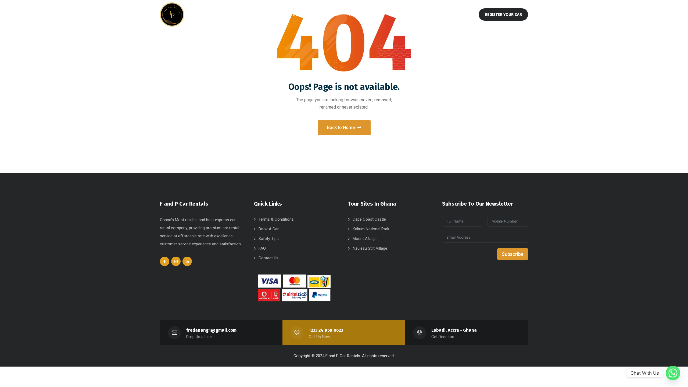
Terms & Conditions (276, 219)
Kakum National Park (371, 229)
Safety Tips (269, 238)
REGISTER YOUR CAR (503, 14)
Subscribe (513, 254)
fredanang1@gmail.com (211, 330)
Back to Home (341, 127)
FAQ (262, 248)
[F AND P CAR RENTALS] (172, 14)
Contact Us (268, 258)
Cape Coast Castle (369, 219)
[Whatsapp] (673, 373)
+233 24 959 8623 (326, 330)
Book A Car (269, 229)
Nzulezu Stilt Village (370, 248)
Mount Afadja (365, 238)
